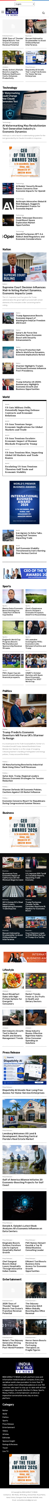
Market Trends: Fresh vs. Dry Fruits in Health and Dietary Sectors (35, 998)
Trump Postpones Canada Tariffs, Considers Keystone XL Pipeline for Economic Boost (36, 906)
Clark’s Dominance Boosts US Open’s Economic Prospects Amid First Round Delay (36, 611)
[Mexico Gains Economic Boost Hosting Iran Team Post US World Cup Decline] (13, 596)
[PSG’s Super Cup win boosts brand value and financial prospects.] (13, 661)
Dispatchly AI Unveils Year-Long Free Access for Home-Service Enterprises (36, 73)
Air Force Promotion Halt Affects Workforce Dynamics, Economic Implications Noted (30, 352)
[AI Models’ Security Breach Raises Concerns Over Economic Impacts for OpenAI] (8, 188)
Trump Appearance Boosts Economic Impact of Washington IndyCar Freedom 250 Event (30, 319)
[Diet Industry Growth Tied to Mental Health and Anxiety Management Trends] (13, 1017)
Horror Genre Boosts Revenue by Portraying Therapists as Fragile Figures (36, 1345)
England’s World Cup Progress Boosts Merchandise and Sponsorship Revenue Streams (12, 644)
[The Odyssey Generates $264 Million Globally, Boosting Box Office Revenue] (36, 1290)
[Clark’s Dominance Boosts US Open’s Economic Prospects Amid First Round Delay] (36, 596)
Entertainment (7, 36)
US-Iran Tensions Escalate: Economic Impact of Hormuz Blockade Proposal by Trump (21, 441)
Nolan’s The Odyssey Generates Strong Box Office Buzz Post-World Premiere (13, 1344)
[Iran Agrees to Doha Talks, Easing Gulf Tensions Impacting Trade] (8, 535)
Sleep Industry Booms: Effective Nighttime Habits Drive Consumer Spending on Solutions (34, 1037)
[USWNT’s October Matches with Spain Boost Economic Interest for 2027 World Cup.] (36, 661)
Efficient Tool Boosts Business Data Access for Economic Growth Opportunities (36, 1266)
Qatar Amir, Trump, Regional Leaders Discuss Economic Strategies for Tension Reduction (23, 778)
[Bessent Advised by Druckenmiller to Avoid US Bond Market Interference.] (36, 26)
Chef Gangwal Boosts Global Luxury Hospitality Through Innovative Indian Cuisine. (12, 1266)
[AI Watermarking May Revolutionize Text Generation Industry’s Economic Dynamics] (24, 105)
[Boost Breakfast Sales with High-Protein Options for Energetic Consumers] (13, 981)
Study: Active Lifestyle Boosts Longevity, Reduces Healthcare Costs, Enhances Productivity (13, 74)
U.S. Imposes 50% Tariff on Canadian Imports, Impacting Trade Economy (36, 877)
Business (28, 36)
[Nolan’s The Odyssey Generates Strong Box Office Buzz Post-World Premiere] (13, 1327)
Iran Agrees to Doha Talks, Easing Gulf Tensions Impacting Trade (29, 535)
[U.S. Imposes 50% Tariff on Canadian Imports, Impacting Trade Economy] (36, 862)
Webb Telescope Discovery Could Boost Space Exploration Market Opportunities (29, 221)
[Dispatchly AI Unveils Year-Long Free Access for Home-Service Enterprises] (36, 58)
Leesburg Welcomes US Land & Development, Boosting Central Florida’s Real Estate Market (20, 1136)
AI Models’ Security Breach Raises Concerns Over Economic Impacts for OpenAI (30, 188)
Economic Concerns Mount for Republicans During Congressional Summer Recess (24, 802)
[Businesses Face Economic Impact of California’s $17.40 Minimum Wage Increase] (13, 862)
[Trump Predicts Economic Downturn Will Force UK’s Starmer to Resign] (24, 710)
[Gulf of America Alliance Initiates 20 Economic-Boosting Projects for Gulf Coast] (24, 1159)
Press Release (30, 67)
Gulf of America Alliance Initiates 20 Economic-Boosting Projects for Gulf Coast (23, 1182)
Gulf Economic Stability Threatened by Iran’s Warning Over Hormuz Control (30, 550)
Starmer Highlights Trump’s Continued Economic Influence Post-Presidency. (31, 368)
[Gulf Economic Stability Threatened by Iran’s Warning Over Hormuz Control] (8, 550)
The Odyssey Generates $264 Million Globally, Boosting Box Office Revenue (35, 1308)
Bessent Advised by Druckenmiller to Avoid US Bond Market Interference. (36, 41)
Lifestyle (5, 67)
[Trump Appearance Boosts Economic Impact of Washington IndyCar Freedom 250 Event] (8, 318)
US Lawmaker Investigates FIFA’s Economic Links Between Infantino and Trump (36, 644)
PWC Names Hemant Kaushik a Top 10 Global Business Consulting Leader (36, 1246)
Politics (5, 729)
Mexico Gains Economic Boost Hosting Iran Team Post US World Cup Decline (13, 611)
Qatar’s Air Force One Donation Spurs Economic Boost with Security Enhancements (29, 336)
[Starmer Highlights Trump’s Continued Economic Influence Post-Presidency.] (8, 368)
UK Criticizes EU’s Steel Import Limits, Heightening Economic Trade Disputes (13, 905)
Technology (6, 122)
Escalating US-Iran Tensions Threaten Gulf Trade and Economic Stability (21, 469)
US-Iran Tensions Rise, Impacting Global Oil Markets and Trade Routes (24, 455)
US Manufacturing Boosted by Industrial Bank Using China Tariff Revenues (23, 765)
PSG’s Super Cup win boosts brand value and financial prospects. (13, 675)
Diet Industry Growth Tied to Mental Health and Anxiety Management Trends (13, 1034)
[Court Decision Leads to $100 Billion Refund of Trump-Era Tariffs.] (36, 922)
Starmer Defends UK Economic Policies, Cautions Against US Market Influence (22, 790)
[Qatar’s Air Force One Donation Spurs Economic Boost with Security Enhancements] (8, 335)
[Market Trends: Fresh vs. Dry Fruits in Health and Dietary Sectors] (36, 981)
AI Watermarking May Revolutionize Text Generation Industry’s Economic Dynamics (24, 128)
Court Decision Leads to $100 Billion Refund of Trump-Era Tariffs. (35, 935)
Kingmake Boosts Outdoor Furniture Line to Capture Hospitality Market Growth (12, 1248)
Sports (5, 606)
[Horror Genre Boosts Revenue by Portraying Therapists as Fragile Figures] (36, 1327)
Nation (5, 284)
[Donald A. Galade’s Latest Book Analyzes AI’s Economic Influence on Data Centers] (24, 1205)
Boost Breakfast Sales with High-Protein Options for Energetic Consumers (12, 999)
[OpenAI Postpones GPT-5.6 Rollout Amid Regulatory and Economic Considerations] (8, 236)
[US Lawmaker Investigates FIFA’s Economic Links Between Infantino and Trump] (36, 628)
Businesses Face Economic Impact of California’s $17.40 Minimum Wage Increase (13, 877)
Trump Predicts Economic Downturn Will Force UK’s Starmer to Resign (23, 735)
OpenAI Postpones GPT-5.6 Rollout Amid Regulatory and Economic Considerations (30, 236)
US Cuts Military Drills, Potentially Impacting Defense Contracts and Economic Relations (22, 411)
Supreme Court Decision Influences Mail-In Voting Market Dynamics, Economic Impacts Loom (24, 290)
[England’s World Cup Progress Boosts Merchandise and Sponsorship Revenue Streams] (13, 628)
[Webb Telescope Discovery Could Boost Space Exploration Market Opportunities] (8, 220)
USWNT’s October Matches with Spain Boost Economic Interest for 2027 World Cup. (34, 677)
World (7, 404)
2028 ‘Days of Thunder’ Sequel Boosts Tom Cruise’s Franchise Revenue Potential (13, 41)
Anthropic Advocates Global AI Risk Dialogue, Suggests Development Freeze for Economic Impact (31, 205)
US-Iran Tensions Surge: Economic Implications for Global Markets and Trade (23, 427)
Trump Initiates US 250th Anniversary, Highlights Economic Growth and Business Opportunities (28, 386)
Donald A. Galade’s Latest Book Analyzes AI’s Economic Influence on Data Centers (22, 1228)
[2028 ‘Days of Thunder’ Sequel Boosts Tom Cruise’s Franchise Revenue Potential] (13, 26)
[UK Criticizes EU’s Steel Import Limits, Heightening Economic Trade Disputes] (13, 891)
